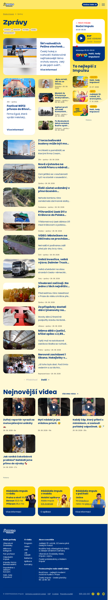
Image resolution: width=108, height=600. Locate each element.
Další (44, 379)
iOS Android (47, 503)
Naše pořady (9, 539)
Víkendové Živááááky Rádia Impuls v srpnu (51, 555)
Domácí (7, 30)
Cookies (55, 594)
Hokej (33, 30)
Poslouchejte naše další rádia (54, 568)
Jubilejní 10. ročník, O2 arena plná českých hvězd (54, 544)
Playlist (89, 41)
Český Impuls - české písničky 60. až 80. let (52, 579)
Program (97, 41)
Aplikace (28, 561)
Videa (26, 546)
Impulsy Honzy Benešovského (9, 563)
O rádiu (28, 539)
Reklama (28, 558)
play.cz (88, 503)
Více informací (48, 69)
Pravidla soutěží (66, 594)
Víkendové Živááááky (8, 544)
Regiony (16, 30)
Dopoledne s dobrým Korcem (9, 570)
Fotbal (26, 30)
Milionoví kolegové (7, 550)
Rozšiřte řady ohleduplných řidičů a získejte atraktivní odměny (54, 550)
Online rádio (88, 4)
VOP (49, 594)
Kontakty (28, 564)
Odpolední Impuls (8, 558)
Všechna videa (69, 394)
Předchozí (32, 379)
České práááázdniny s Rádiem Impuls (53, 560)
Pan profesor (9, 554)
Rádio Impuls (8, 14)
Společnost (9, 33)
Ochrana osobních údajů (35, 594)
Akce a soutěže (46, 539)
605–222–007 (84, 594)
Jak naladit (27, 554)
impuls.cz (84, 500)
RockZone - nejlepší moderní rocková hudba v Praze (52, 573)
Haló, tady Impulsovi (7, 576)
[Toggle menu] (103, 4)
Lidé (26, 550)
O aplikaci (46, 511)
